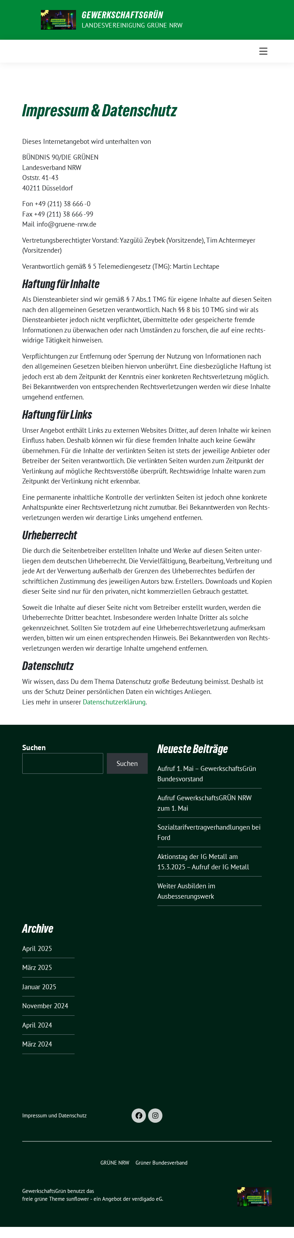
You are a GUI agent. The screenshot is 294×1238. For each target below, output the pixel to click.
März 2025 (37, 967)
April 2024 (37, 1025)
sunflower (77, 1198)
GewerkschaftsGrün (122, 15)
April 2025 (37, 948)
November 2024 (45, 1005)
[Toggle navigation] (263, 51)
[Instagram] (155, 1115)
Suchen (34, 747)
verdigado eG (147, 1198)
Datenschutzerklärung (114, 702)
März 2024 (37, 1044)
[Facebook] (139, 1115)
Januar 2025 (39, 986)
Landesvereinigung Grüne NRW (132, 25)
